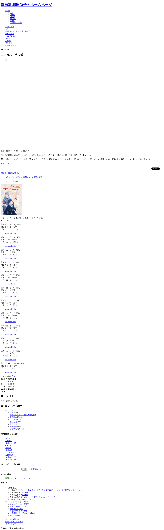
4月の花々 (9, 455)
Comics (12, 15)
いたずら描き (10, 45)
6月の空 (8, 445)
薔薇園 (8, 448)
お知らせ (8, 438)
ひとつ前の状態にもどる (11, 177)
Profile (12, 21)
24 (6, 389)
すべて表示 (9, 27)
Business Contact (16, 23)
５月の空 (8, 450)
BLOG (3, 173)
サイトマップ (10, 524)
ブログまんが (10, 36)
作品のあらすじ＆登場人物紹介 (17, 31)
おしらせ (8, 38)
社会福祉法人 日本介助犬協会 (22, 513)
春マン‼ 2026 (10, 459)
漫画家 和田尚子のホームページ (26, 5)
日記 (7, 29)
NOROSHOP (15, 515)
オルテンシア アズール (19, 506)
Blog (11, 13)
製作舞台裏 (9, 34)
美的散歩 (8, 43)
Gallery (12, 17)
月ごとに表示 (6, 401)
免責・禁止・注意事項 (14, 522)
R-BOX (25, 495)
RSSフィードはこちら (23, 478)
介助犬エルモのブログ (19, 511)
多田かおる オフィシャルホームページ (39, 497)
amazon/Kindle (10, 233)
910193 (25, 492)
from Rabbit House (16, 509)
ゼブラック (5, 220)
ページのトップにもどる (11, 181)
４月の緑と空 (10, 457)
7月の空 (8, 441)
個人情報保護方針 (12, 519)
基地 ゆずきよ (28, 499)
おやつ (8, 41)
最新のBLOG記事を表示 (33, 177)
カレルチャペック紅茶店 (19, 504)
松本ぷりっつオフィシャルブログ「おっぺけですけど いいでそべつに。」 (55, 490)
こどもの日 (9, 452)
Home (7, 11)
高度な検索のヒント (35, 469)
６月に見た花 (10, 443)
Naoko (16, 173)
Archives (13, 19)
